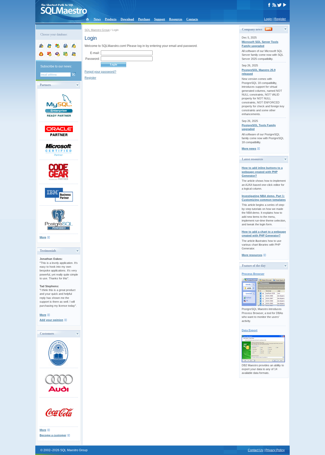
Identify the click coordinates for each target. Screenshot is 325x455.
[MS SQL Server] (57, 48)
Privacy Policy (275, 450)
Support (159, 19)
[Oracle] (49, 56)
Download (127, 19)
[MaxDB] (74, 56)
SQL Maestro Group (97, 29)
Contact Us (255, 450)
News (97, 19)
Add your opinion (51, 319)
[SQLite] (74, 48)
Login (268, 19)
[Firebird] (41, 56)
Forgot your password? (100, 72)
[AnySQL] (41, 48)
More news (249, 148)
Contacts (192, 19)
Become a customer (53, 435)
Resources (175, 19)
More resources (252, 255)
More (43, 237)
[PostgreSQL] (65, 48)
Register (280, 19)
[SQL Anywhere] (57, 56)
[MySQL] (49, 48)
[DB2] (65, 56)
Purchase (144, 19)
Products (111, 19)
